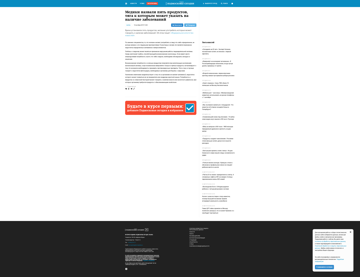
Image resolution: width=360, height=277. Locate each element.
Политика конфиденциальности (199, 246)
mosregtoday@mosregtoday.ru (136, 245)
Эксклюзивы (152, 3)
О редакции (192, 240)
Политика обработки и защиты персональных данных (198, 229)
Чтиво (142, 3)
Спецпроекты (193, 242)
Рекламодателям (194, 236)
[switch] (233, 3)
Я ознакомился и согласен (324, 267)
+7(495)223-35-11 (132, 242)
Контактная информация (197, 238)
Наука (128, 25)
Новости (133, 3)
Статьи (191, 244)
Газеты (191, 233)
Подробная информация (149, 260)
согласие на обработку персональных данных (330, 241)
